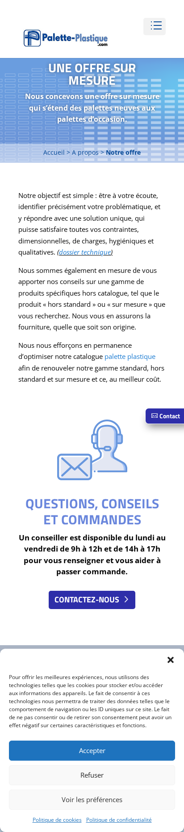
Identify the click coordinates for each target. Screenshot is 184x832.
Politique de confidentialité (119, 820)
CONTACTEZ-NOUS (86, 599)
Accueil (54, 152)
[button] (170, 659)
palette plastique (129, 356)
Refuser (92, 774)
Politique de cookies (57, 820)
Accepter (92, 750)
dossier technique (85, 251)
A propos (85, 152)
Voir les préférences (92, 799)
